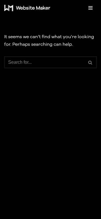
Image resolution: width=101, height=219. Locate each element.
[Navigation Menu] (90, 7)
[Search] (90, 62)
